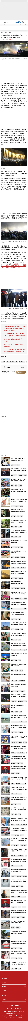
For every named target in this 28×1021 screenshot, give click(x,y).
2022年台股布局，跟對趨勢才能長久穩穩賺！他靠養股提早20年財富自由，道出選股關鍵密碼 (19, 850)
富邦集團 (26, 475)
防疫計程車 (23, 568)
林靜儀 (12, 866)
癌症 (20, 639)
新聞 (5, 25)
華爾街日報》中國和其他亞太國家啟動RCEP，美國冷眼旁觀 (18, 901)
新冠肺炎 (13, 568)
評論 (10, 25)
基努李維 (13, 516)
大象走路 (21, 722)
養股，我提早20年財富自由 (17, 855)
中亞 (7, 362)
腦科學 (17, 886)
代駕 (20, 660)
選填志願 (21, 732)
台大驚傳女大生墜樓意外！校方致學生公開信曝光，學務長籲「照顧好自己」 (18, 624)
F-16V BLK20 (14, 722)
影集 (16, 537)
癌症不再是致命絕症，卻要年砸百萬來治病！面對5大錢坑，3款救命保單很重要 (19, 634)
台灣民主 (13, 763)
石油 (17, 362)
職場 (12, 506)
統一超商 (17, 835)
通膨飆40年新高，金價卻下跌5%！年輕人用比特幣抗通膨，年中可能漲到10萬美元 (19, 788)
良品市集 (23, 557)
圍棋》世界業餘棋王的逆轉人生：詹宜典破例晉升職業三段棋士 (18, 459)
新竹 (12, 598)
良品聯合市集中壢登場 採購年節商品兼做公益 (18, 552)
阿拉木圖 (12, 362)
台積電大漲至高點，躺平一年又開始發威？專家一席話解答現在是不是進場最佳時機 (18, 942)
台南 (12, 660)
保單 (16, 639)
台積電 (20, 948)
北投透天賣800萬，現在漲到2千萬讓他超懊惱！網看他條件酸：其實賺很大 (19, 798)
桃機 (18, 568)
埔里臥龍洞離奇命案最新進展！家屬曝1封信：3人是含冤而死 (18, 521)
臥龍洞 (20, 526)
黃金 (16, 794)
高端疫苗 (25, 650)
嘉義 (12, 485)
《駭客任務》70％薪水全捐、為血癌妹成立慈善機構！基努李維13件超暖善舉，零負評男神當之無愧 (19, 511)
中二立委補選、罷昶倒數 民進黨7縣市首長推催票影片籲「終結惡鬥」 (19, 860)
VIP (2, 25)
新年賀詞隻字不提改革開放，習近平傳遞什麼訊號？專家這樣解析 (18, 767)
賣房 (16, 804)
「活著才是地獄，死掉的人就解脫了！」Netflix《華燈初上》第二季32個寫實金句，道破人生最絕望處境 (19, 747)
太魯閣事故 (13, 701)
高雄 (12, 588)
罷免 (22, 763)
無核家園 (21, 578)
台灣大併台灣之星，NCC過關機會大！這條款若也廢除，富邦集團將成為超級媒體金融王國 (18, 470)
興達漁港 (17, 588)
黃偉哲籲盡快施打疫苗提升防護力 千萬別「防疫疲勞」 (18, 665)
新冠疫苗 (19, 650)
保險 (22, 547)
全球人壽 (17, 547)
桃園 (12, 557)
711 (12, 835)
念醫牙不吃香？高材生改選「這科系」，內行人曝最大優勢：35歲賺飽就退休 (18, 726)
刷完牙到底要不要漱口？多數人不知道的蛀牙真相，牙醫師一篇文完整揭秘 (18, 613)
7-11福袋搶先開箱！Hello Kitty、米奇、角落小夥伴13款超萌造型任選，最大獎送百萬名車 (19, 829)
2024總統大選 (24, 825)
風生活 (19, 25)
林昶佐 (17, 866)
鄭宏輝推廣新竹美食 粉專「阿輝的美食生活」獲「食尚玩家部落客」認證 (19, 593)
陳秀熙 (18, 896)
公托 (16, 681)
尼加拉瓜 (13, 917)
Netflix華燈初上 (20, 753)
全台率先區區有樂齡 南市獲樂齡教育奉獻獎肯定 (18, 685)
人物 (18, 516)
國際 (10, 32)
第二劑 (16, 670)
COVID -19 (25, 876)
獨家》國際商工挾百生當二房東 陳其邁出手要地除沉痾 (18, 922)
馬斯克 (24, 783)
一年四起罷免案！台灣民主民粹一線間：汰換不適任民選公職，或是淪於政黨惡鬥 (18, 757)
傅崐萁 (12, 825)
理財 (16, 948)
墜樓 (22, 629)
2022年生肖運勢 (15, 845)
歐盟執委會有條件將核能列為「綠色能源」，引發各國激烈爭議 (18, 572)
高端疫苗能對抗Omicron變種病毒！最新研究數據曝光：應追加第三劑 (18, 644)
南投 (16, 526)
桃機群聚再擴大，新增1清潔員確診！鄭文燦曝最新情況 (18, 870)
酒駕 (16, 660)
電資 (16, 732)
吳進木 (23, 917)
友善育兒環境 (22, 681)
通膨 (12, 794)
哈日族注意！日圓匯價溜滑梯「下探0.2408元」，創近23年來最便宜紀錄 (18, 809)
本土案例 (25, 742)
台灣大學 (17, 629)
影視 (20, 537)
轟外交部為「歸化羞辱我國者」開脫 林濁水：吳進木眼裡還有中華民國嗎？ (18, 912)
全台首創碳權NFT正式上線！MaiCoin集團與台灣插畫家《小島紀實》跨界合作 (18, 490)
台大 (12, 629)
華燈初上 (13, 753)
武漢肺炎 (19, 876)
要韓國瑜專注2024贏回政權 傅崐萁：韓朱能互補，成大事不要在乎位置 (19, 819)
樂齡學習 (17, 691)
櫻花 (16, 485)
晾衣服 (20, 958)
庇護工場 (17, 557)
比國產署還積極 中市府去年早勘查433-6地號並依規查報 (18, 932)
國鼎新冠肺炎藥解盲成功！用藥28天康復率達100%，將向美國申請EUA (19, 603)
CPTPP (23, 907)
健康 (12, 619)
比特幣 (20, 794)
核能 (12, 578)
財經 (15, 25)
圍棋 (12, 465)
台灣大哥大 (13, 475)
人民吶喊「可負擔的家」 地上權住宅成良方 (19, 706)
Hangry (13, 886)
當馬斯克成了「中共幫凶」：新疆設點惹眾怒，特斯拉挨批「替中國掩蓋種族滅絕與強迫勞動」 (19, 778)
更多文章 (19, 268)
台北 (12, 547)
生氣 (22, 886)
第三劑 (21, 670)
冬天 (12, 958)
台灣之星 (20, 475)
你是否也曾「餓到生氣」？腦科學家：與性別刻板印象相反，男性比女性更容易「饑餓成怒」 (18, 881)
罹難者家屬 (20, 701)
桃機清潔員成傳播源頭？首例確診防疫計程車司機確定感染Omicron (19, 562)
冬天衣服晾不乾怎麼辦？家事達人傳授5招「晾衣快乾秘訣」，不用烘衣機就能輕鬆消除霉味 (18, 953)
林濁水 (18, 917)
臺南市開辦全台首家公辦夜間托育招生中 (18, 675)
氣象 (16, 968)
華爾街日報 (13, 907)
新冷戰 (12, 773)
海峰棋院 (17, 465)
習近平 (17, 773)
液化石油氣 (21, 362)
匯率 (12, 814)
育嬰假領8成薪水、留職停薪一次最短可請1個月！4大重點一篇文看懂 (19, 500)
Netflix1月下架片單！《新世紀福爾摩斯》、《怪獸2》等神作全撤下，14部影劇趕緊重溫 (19, 531)
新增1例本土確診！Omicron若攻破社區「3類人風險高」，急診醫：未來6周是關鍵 (19, 737)
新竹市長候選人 (18, 598)
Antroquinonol (18, 609)
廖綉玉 (10, 39)
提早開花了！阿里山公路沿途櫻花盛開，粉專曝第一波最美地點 (18, 480)
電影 (22, 516)
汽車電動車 (18, 783)
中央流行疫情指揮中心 (16, 742)
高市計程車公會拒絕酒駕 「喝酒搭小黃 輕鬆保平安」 (19, 654)
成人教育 (23, 691)
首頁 (2, 32)
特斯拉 (12, 783)
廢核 (16, 578)
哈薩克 (3, 362)
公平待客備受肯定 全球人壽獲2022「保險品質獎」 (19, 541)
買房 (12, 804)
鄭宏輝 (25, 598)
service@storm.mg (17, 1013)
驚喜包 (21, 835)
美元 (16, 814)
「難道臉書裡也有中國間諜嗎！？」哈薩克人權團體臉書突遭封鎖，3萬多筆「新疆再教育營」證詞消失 (13, 266)
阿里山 (20, 485)
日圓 (20, 814)
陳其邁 (12, 927)
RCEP (19, 907)
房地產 (16, 711)
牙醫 (12, 732)
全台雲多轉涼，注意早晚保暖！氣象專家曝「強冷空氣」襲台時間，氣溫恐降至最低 (18, 963)
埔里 (12, 526)
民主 (18, 763)
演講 (21, 711)
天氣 (12, 968)
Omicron (24, 896)
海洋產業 (23, 588)
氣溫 (20, 968)
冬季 (16, 958)
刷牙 (20, 619)
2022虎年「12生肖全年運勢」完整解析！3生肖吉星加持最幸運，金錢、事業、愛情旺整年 (19, 840)
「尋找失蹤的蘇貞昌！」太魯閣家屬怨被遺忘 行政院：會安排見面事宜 (18, 696)
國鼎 (12, 609)
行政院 (26, 701)
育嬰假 (16, 506)
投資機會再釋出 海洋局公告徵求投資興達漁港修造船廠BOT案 (19, 582)
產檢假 (21, 506)
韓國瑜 (17, 825)
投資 (20, 804)
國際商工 (18, 927)
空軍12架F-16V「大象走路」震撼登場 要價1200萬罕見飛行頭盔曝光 (19, 716)
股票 (26, 855)
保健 (16, 619)
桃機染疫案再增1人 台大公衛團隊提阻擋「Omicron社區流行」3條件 (19, 891)
